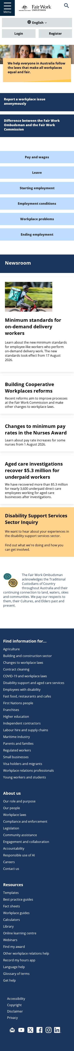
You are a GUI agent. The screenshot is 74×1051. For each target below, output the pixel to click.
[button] (66, 8)
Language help (14, 967)
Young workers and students (24, 777)
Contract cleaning (16, 669)
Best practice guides (18, 899)
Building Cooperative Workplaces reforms (29, 387)
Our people (11, 808)
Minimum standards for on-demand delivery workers (33, 326)
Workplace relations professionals (28, 770)
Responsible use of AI (19, 855)
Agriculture (11, 649)
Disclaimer (15, 1011)
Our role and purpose (19, 801)
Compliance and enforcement (25, 821)
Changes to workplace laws (23, 662)
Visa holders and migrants (22, 764)
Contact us (11, 869)
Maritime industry (16, 737)
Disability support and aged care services (33, 683)
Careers (9, 862)
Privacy (12, 1017)
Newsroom (18, 262)
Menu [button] (7, 12)
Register (55, 33)
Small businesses (16, 757)
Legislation (11, 828)
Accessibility (16, 998)
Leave (37, 172)
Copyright (14, 1005)
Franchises (11, 710)
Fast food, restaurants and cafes (27, 696)
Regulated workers (17, 750)
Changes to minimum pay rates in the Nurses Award (36, 429)
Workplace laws (14, 815)
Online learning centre (19, 933)
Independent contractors (22, 723)
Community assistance (20, 835)
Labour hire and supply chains (25, 730)
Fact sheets (11, 906)
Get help (9, 980)
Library (8, 926)
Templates (11, 893)
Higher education (16, 716)
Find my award (14, 946)
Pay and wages (37, 157)
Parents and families (18, 743)
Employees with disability (21, 689)
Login (18, 33)
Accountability (13, 848)
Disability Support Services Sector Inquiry (36, 518)
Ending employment (37, 234)
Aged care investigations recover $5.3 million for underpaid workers (34, 470)
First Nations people (18, 703)
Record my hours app (19, 960)
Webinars (10, 940)
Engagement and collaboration (26, 842)
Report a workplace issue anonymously (24, 101)
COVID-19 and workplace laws (25, 676)
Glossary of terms (16, 973)
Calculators (11, 919)
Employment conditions (37, 203)
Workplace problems (37, 219)
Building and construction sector (27, 656)
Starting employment (37, 188)
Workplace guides (16, 913)
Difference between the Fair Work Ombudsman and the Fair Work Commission (32, 125)
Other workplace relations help (26, 953)
